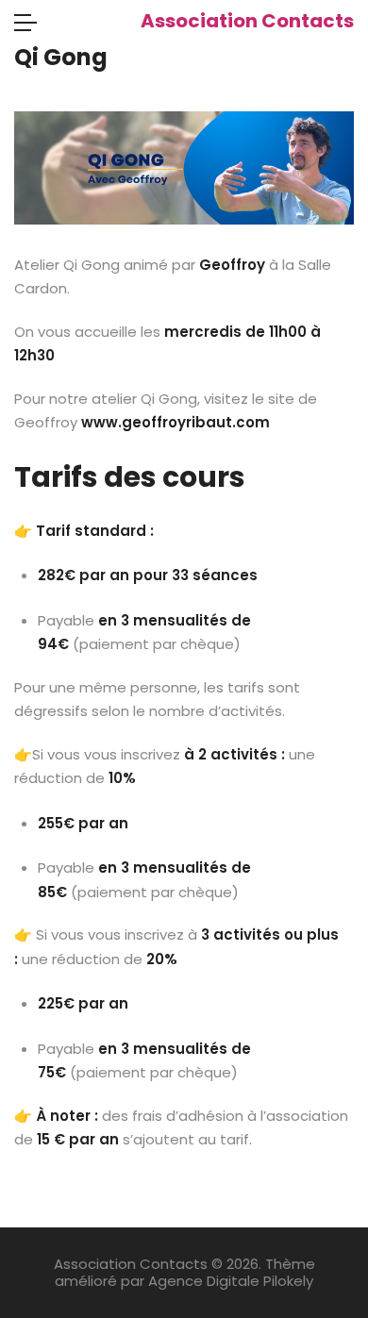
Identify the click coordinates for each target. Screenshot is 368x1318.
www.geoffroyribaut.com (175, 422)
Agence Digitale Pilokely (230, 1281)
